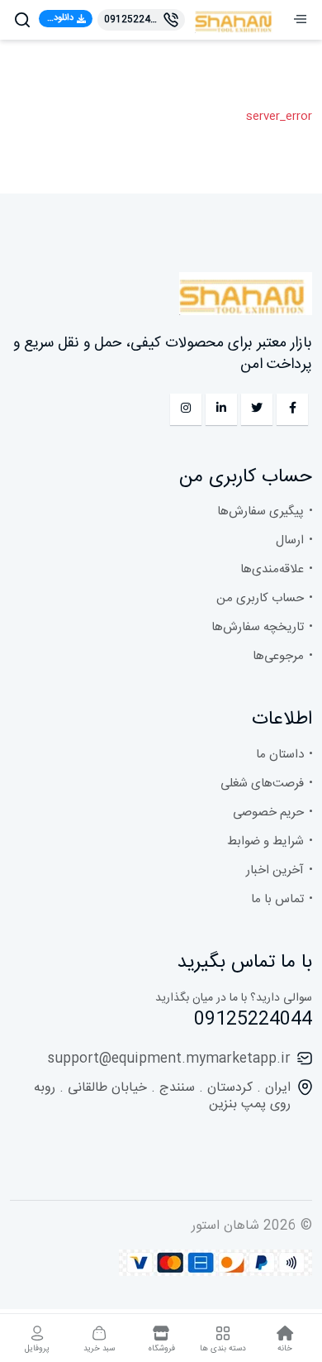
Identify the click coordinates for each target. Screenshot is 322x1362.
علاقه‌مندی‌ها (272, 569)
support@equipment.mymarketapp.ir (169, 1059)
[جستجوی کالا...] (22, 20)
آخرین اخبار (275, 870)
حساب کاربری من (260, 598)
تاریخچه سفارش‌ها (257, 627)
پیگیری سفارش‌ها (260, 511)
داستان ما (280, 754)
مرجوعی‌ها (278, 656)
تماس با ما (277, 899)
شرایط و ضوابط (265, 841)
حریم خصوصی (268, 812)
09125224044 (253, 1020)
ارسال (290, 540)
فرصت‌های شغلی (262, 783)
